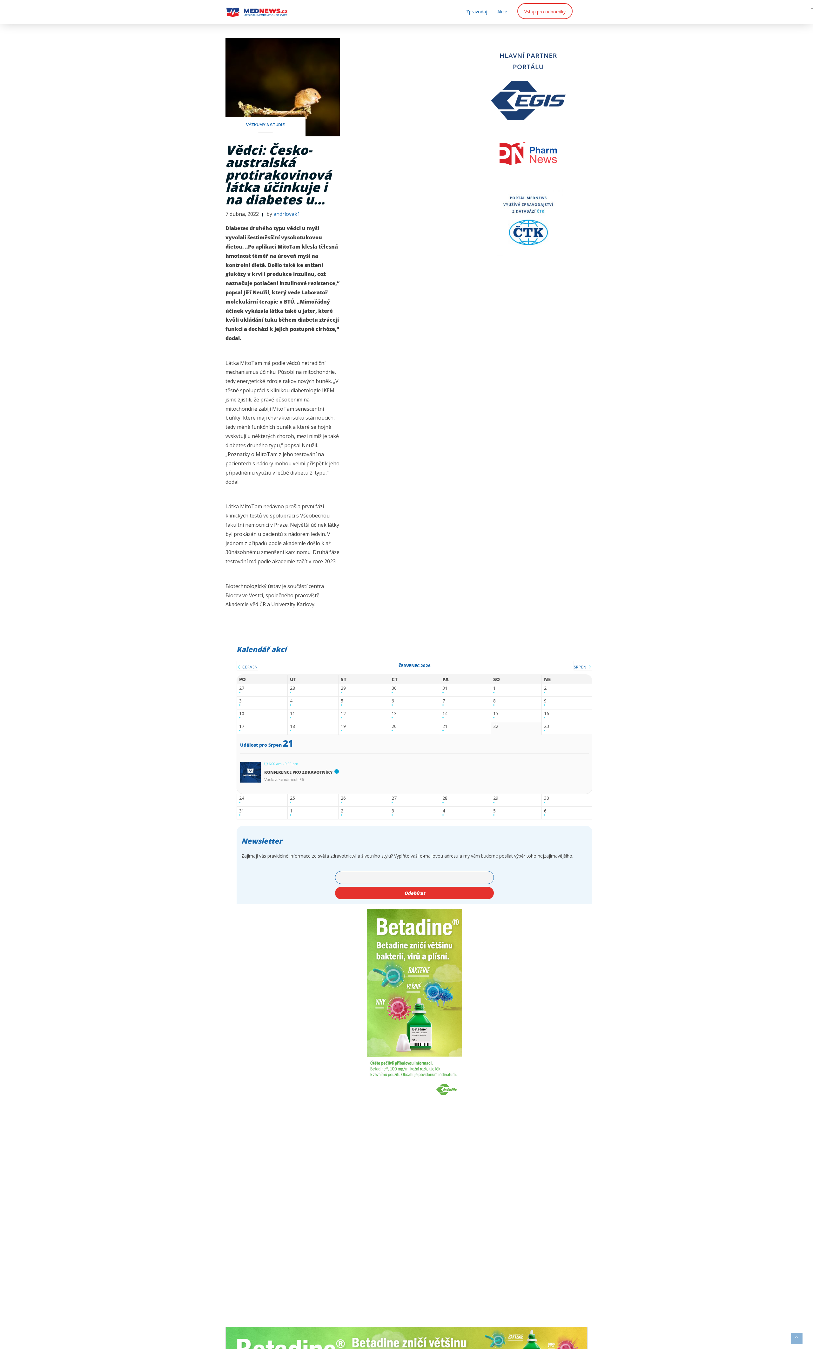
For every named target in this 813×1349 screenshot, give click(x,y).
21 (444, 726)
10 (241, 713)
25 (292, 798)
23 (546, 726)
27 (241, 688)
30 (394, 688)
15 (495, 713)
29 (343, 688)
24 (241, 798)
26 (343, 798)
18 (292, 726)
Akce (502, 12)
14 (444, 713)
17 (241, 726)
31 (444, 688)
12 (343, 713)
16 (546, 713)
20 (394, 726)
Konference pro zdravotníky (298, 772)
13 (394, 713)
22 (495, 726)
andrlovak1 (286, 213)
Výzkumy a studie (265, 125)
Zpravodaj (476, 12)
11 (292, 713)
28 (292, 688)
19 (343, 726)
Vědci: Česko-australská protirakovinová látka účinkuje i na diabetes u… (278, 174)
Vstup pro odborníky (545, 12)
